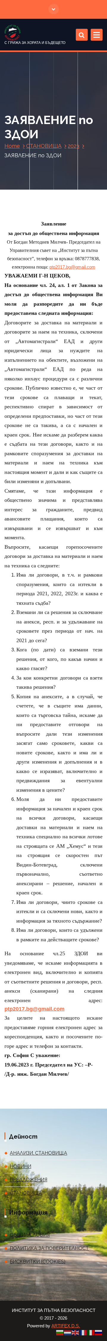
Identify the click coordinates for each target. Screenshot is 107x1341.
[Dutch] (68, 1332)
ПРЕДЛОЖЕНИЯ (28, 1180)
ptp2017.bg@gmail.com (72, 267)
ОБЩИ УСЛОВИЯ (30, 1235)
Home (12, 146)
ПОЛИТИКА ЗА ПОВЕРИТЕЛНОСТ (49, 1248)
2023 (73, 146)
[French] (83, 1332)
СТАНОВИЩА (44, 146)
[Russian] (99, 1332)
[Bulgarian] (60, 1332)
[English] (75, 1332)
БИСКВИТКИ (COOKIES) (37, 1261)
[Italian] (91, 1332)
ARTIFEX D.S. (65, 1325)
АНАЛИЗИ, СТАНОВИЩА (38, 1153)
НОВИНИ (20, 1166)
